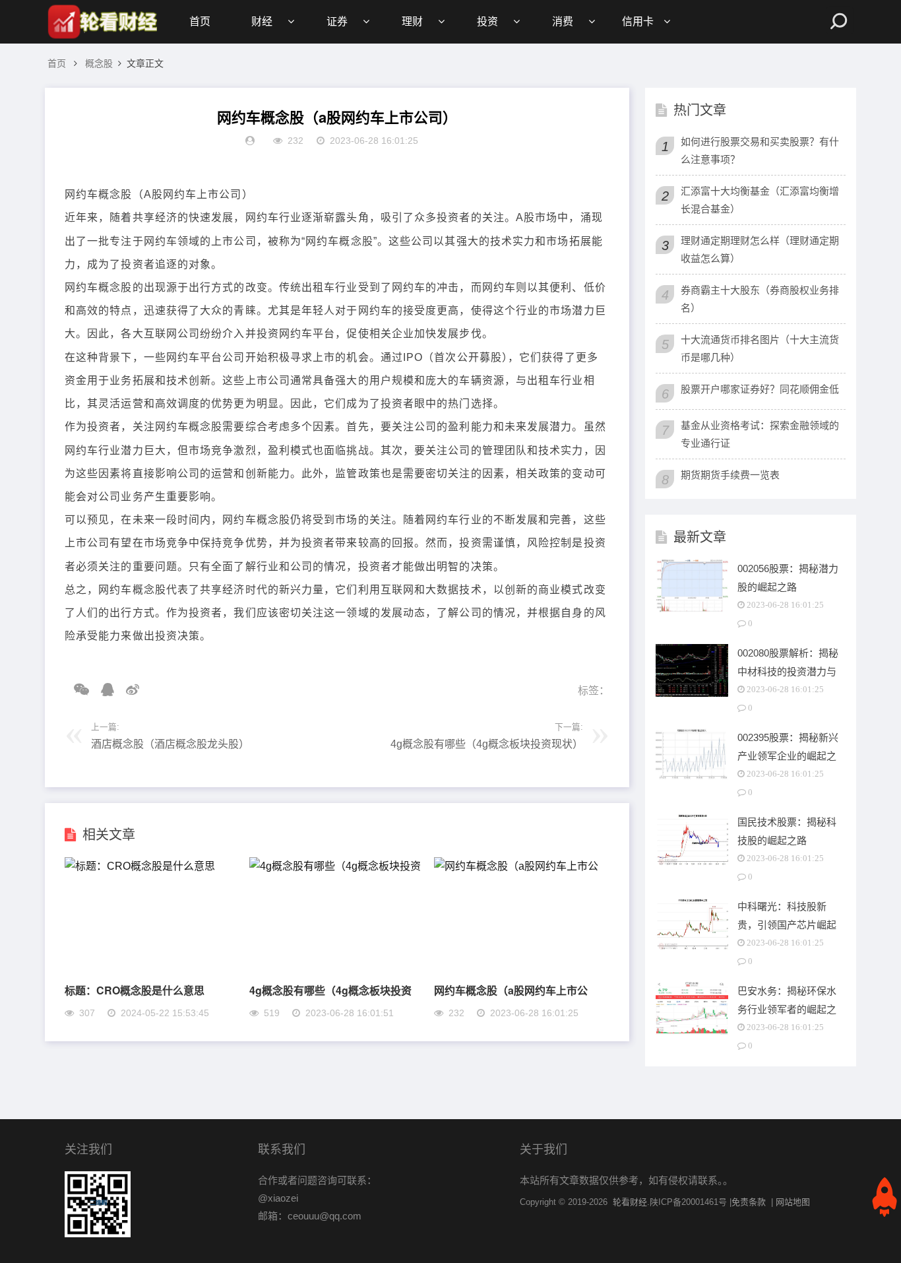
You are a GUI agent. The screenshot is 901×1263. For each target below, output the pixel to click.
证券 (337, 21)
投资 (487, 21)
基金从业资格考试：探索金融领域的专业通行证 (760, 434)
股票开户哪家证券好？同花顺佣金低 (760, 389)
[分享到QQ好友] (103, 689)
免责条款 (748, 1202)
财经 (261, 21)
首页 (199, 21)
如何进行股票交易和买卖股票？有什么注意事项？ (760, 150)
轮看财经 (630, 1202)
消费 (562, 21)
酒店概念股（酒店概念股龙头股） (170, 744)
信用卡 (638, 21)
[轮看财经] (101, 22)
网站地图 (793, 1202)
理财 (412, 21)
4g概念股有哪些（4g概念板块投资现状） (486, 744)
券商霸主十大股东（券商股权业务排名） (760, 298)
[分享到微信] (77, 689)
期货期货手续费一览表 (730, 474)
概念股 (99, 63)
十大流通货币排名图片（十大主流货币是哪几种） (760, 348)
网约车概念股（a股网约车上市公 (511, 990)
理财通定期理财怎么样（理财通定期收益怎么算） (760, 249)
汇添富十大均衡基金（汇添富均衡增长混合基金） (760, 199)
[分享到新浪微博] (128, 689)
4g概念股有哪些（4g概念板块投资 (330, 990)
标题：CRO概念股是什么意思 (134, 990)
